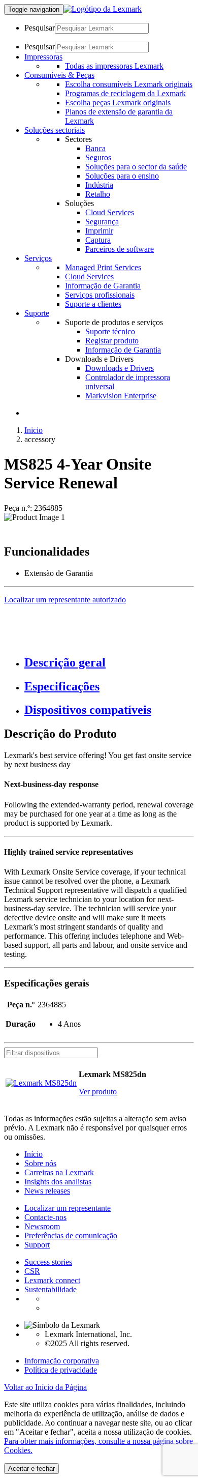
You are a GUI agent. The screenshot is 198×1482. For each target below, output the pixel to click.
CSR (32, 1271)
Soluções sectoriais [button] (54, 130)
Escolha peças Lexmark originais (118, 102)
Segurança (102, 221)
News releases (47, 1190)
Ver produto (98, 1091)
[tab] (109, 663)
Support (37, 1244)
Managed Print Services (103, 267)
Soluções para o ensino (122, 175)
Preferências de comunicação (70, 1235)
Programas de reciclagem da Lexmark (125, 93)
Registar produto (112, 340)
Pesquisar (39, 27)
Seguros (98, 157)
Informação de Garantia (103, 285)
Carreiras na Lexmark (59, 1172)
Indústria (99, 185)
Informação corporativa (61, 1360)
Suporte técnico (110, 331)
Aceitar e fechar (31, 1468)
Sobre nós (40, 1163)
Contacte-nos (45, 1217)
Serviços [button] (38, 258)
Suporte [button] (36, 313)
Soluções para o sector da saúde (136, 166)
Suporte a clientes (93, 304)
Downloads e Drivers (119, 368)
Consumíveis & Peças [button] (59, 75)
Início (33, 1154)
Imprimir (99, 230)
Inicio (33, 430)
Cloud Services (109, 212)
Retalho (97, 194)
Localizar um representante (67, 1208)
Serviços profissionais (100, 294)
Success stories (48, 1262)
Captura (98, 240)
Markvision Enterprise (120, 395)
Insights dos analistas (57, 1181)
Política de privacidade (60, 1369)
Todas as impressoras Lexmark (114, 66)
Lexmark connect (52, 1280)
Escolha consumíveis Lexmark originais (128, 84)
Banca (95, 148)
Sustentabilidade (50, 1289)
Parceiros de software (119, 249)
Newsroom (42, 1226)
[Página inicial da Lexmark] (102, 9)
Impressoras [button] (43, 56)
